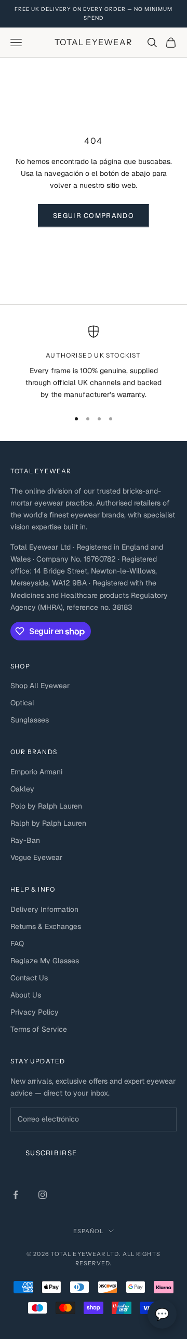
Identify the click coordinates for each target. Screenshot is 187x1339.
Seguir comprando (93, 215)
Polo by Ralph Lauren (46, 806)
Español (88, 1231)
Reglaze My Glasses (44, 960)
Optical (22, 702)
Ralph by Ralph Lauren (48, 823)
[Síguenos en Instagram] (42, 1195)
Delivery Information (44, 909)
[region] (93, 363)
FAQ (17, 943)
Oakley (22, 789)
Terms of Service (38, 1029)
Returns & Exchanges (45, 926)
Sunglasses (29, 720)
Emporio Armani (36, 771)
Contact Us (29, 977)
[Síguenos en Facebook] (15, 1195)
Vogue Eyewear (36, 857)
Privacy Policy (34, 1012)
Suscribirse (51, 1153)
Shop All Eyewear (40, 685)
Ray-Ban (25, 840)
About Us (25, 995)
